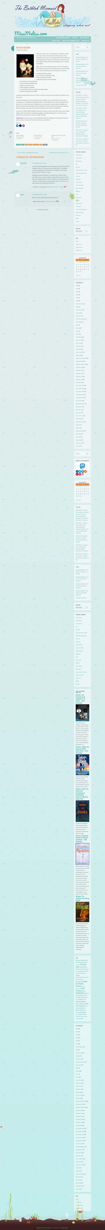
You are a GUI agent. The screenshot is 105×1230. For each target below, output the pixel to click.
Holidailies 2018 (79, 376)
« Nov (77, 275)
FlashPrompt (78, 349)
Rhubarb (77, 200)
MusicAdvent (79, 412)
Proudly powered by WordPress (43, 1227)
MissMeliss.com (30, 33)
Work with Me (85, 41)
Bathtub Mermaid (82, 971)
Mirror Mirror (79, 409)
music (85, 1010)
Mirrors (81, 1010)
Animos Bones (79, 158)
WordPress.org (79, 250)
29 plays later (83, 967)
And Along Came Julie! (50, 201)
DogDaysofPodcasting (80, 977)
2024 (77, 307)
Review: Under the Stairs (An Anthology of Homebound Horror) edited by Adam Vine (82, 794)
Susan (22, 195)
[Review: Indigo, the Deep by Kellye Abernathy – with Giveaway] (82, 774)
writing (81, 1018)
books (26, 144)
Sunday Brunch (79, 443)
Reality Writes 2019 (80, 421)
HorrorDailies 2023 (80, 397)
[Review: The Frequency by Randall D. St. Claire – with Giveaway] (82, 720)
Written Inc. (78, 215)
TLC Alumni (78, 446)
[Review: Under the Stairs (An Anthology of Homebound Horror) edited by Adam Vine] (82, 821)
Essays (77, 331)
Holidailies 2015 (79, 367)
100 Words (78, 969)
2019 (77, 288)
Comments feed (79, 247)
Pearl (77, 194)
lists (41, 144)
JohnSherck (23, 163)
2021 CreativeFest (80, 303)
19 (84, 267)
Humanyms (78, 179)
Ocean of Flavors (79, 415)
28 (88, 269)
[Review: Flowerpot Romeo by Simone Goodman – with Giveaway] (82, 864)
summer (77, 1014)
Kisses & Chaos (79, 182)
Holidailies (18, 144)
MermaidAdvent (79, 406)
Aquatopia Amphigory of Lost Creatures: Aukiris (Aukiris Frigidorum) (82, 80)
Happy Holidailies (20, 135)
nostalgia (78, 1012)
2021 (77, 300)
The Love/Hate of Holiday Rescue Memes (27, 152)
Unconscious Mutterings (81, 209)
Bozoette (78, 167)
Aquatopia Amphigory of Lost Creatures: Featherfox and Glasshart (82, 59)
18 (82, 267)
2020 (77, 294)
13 (86, 264)
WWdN (77, 218)
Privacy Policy (56, 41)
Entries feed (78, 244)
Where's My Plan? (80, 212)
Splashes (22, 144)
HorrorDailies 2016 (80, 385)
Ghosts (83, 991)
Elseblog (77, 328)
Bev (76, 164)
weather (77, 1018)
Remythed (78, 428)
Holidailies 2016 (79, 370)
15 (76, 267)
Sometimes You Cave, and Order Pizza (59, 152)
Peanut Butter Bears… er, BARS (55, 187)
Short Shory (78, 434)
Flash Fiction (78, 340)
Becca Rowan (79, 161)
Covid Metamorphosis (80, 319)
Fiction (77, 334)
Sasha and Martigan (80, 431)
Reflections (83, 1012)
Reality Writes (79, 418)
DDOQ (77, 325)
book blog (50, 57)
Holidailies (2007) (79, 361)
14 (88, 264)
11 (82, 264)
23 (78, 269)
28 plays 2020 (82, 962)
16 (78, 267)
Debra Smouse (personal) (81, 173)
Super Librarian (79, 203)
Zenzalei (77, 221)
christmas (81, 973)
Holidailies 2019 (79, 379)
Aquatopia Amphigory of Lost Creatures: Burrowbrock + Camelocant (82, 73)
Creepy (77, 975)
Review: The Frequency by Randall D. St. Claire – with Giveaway (80, 699)
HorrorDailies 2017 (80, 388)
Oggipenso (78, 191)
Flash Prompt (78, 343)
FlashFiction (78, 346)
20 (86, 267)
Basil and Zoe (79, 316)
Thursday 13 (78, 206)
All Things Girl (84, 969)
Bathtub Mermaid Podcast (63, 38)
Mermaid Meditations (80, 403)
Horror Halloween (80, 1004)
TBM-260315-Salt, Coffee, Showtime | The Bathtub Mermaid (81, 123)
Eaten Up (78, 176)
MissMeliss (25, 50)
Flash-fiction (80, 985)
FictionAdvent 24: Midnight (82, 136)
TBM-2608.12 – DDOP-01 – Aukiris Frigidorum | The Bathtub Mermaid (82, 110)
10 (80, 264)
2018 (77, 285)
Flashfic (83, 986)
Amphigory (78, 313)
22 (76, 269)
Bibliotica (75, 38)
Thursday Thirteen (84, 1016)
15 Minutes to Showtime (81, 85)
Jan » (80, 275)
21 (88, 267)
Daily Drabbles (79, 322)
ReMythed (78, 424)
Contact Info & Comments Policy (70, 41)
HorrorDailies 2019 (80, 394)
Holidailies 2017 (79, 373)
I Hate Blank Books (38, 135)
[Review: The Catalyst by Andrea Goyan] (82, 921)
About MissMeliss (84, 38)
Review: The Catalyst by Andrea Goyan (82, 898)
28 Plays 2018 (79, 960)
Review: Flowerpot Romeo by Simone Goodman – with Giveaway (82, 839)
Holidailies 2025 (82, 999)
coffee (85, 973)
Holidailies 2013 (36, 144)
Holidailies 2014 (79, 997)
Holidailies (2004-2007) (81, 358)
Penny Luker (78, 197)
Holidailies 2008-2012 (81, 364)
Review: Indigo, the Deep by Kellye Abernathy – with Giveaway (82, 750)
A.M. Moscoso (79, 155)
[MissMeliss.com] (52, 29)
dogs (82, 979)
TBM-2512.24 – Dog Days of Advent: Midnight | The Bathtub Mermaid (82, 132)
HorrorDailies (79, 382)
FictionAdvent (79, 337)
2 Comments (45, 144)
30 (78, 271)
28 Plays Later (79, 310)
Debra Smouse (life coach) (81, 170)
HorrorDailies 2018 (80, 391)
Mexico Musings (79, 188)
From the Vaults (79, 352)
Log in (77, 241)
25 (82, 269)
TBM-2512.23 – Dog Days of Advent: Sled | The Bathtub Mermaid (82, 141)
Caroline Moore (65, 1227)
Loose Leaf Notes (79, 185)
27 (86, 269)
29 (76, 271)
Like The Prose (79, 400)
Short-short (78, 437)
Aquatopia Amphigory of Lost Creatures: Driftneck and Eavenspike (82, 66)
